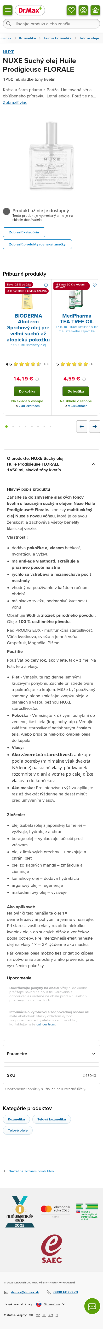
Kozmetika (16, 1119)
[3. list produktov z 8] (19, 426)
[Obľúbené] (71, 10)
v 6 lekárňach (77, 406)
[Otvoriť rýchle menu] (7, 10)
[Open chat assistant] (92, 1306)
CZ (38, 1315)
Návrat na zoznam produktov (31, 1171)
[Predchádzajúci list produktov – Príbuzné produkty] (81, 426)
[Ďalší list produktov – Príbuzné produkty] (94, 426)
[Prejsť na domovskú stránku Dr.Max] (30, 10)
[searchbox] (51, 23)
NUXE (8, 51)
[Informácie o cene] (37, 379)
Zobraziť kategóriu (24, 232)
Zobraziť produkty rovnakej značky (37, 244)
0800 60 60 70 (65, 1292)
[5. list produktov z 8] (32, 426)
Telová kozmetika (51, 1119)
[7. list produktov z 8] (44, 426)
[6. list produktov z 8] (38, 426)
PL (44, 1315)
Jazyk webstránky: (18, 1304)
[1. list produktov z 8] (6, 426)
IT (57, 1315)
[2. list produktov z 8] (13, 426)
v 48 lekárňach (29, 406)
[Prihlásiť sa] (83, 10)
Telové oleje (18, 1130)
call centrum (45, 1024)
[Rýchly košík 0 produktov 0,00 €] (95, 10)
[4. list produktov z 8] (26, 426)
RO (50, 1315)
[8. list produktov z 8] (50, 426)
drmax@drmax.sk (25, 1292)
